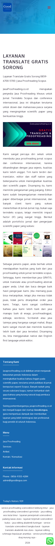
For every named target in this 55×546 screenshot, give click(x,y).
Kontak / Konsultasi (12, 456)
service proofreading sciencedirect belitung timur (24, 508)
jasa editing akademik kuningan (27, 522)
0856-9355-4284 (19, 476)
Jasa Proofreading (11, 441)
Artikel (6, 451)
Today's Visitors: (11, 501)
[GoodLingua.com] (7, 7)
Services (7, 446)
